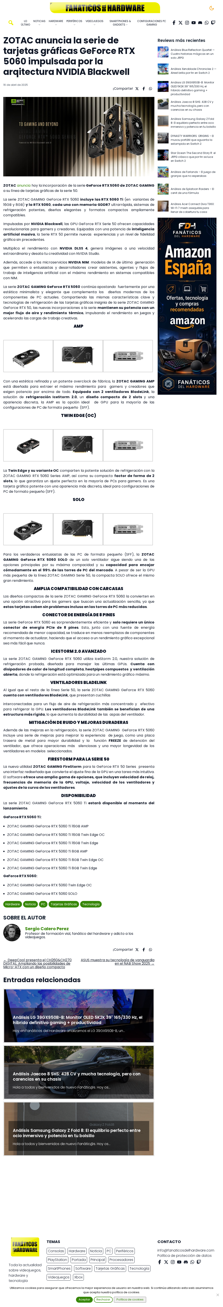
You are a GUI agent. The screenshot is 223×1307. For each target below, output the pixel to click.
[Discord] (200, 23)
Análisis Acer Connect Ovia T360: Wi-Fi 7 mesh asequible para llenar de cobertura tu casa (193, 208)
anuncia (23, 185)
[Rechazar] (217, 1295)
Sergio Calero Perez (47, 928)
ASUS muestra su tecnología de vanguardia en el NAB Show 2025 (117, 961)
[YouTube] (193, 23)
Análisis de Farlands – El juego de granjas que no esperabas (193, 174)
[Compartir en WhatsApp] (150, 88)
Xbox (78, 1277)
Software (83, 1268)
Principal (98, 1259)
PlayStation (57, 1259)
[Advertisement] (108, 1197)
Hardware (12, 904)
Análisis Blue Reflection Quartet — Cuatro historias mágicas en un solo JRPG (193, 54)
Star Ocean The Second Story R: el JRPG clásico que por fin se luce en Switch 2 (193, 157)
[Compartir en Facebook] (143, 88)
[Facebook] (174, 23)
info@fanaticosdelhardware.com (185, 1250)
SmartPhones (59, 1268)
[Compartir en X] (136, 88)
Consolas (56, 1251)
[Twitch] (213, 23)
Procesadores (121, 1259)
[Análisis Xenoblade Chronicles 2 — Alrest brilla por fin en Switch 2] (163, 71)
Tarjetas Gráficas (64, 904)
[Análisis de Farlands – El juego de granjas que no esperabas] (163, 174)
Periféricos (124, 1251)
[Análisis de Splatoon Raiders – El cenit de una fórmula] (163, 191)
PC (43, 904)
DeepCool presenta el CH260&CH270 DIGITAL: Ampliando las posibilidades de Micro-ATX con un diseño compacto (37, 963)
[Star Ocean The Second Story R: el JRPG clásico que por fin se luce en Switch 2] (163, 157)
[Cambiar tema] (211, 8)
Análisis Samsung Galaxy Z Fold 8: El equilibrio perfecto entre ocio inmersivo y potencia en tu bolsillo (193, 123)
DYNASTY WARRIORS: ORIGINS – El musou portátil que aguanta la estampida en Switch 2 (192, 140)
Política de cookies (130, 1299)
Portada (79, 1259)
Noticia (30, 904)
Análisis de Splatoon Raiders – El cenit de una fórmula (192, 191)
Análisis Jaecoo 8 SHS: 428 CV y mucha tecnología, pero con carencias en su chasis (192, 106)
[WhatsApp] (206, 23)
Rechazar (103, 1299)
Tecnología (91, 904)
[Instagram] (187, 23)
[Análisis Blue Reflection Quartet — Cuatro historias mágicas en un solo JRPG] (163, 53)
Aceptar (84, 1299)
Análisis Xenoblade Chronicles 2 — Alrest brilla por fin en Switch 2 (193, 71)
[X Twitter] (180, 23)
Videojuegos (58, 1277)
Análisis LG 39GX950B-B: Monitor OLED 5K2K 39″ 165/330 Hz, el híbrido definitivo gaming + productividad (192, 88)
